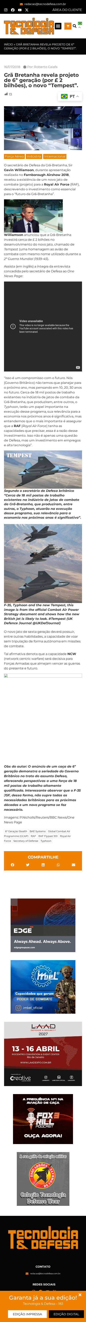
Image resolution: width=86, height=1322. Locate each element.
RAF (33, 836)
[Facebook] (13, 10)
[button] (58, 26)
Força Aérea (14, 156)
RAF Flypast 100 (48, 836)
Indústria (34, 156)
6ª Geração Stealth (16, 831)
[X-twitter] (27, 10)
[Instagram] (6, 10)
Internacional (54, 156)
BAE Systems (38, 831)
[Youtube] (20, 10)
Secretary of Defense (25, 840)
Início (8, 44)
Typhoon (46, 840)
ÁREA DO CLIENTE (67, 10)
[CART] (67, 26)
